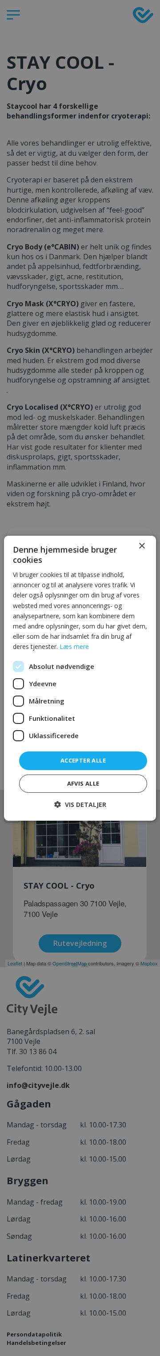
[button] (80, 804)
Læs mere (74, 646)
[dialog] (80, 677)
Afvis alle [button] (83, 783)
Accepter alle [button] (83, 760)
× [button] (141, 545)
